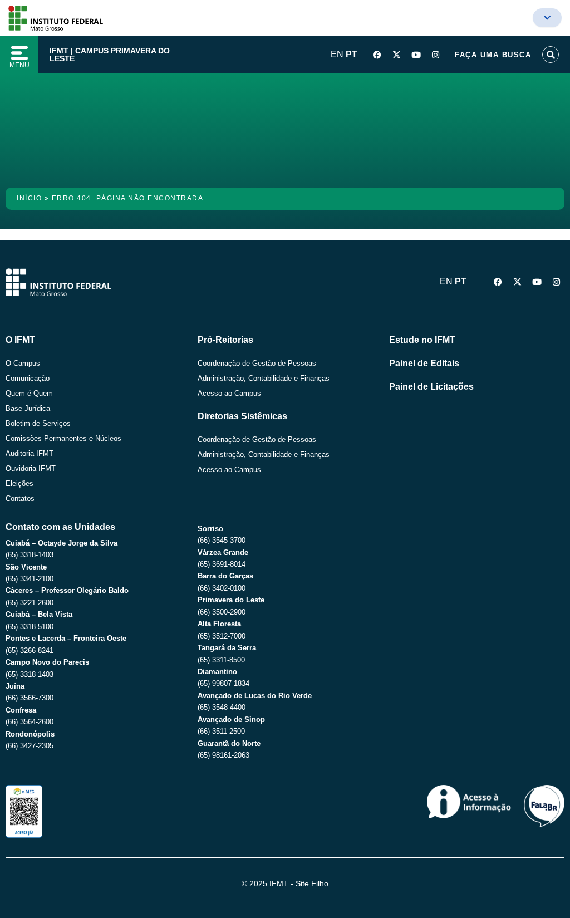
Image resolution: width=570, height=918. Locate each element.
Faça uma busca (493, 55)
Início (29, 198)
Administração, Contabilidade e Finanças (264, 378)
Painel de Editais (424, 363)
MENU (19, 65)
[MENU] (19, 53)
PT (351, 54)
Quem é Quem (29, 393)
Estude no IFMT (422, 340)
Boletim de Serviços (38, 423)
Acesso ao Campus (229, 393)
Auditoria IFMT (29, 453)
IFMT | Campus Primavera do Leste (110, 54)
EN (337, 54)
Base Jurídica (28, 408)
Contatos (20, 498)
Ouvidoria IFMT (31, 468)
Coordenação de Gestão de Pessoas (257, 363)
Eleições (19, 483)
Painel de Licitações (431, 386)
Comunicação (28, 378)
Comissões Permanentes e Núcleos (63, 438)
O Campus (23, 363)
